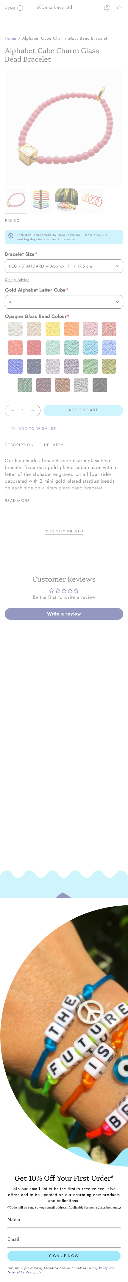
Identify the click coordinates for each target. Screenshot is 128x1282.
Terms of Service (19, 1272)
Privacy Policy (98, 1268)
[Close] (119, 907)
